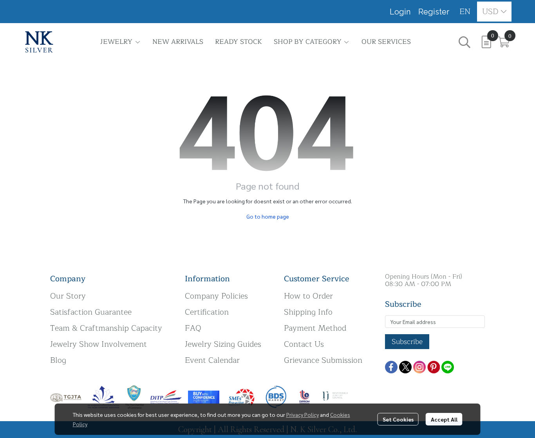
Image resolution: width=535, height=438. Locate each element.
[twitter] (405, 367)
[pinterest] (433, 367)
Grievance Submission (323, 360)
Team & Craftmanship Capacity (106, 328)
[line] (447, 367)
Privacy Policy (302, 414)
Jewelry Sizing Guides (223, 344)
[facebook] (391, 367)
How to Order (308, 296)
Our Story (68, 296)
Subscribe (407, 342)
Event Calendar (212, 360)
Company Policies (216, 296)
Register (433, 11)
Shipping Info (308, 312)
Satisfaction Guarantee (91, 312)
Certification (207, 312)
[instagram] (419, 367)
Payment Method (315, 328)
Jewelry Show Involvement (98, 344)
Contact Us (304, 344)
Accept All (444, 419)
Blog (58, 360)
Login (400, 11)
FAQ (193, 328)
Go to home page (267, 216)
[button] (465, 12)
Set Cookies (398, 419)
